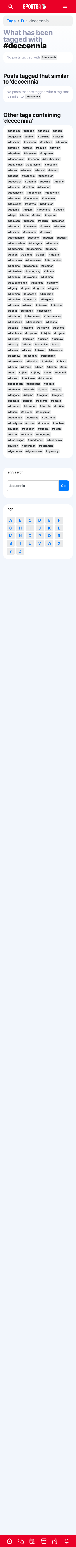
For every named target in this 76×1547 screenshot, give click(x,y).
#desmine (13, 232)
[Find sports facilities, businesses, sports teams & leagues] (55, 1541)
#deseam (28, 220)
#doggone (14, 395)
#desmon (45, 232)
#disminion (41, 344)
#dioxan (27, 305)
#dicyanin (14, 276)
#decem (53, 170)
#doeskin (28, 389)
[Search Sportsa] (10, 6)
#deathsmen (33, 164)
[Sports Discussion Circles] (21, 1541)
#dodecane (33, 383)
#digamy (52, 282)
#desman (59, 226)
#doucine (26, 412)
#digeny (12, 288)
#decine (58, 181)
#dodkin (49, 383)
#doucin (12, 412)
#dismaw (57, 338)
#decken (28, 187)
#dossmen (30, 406)
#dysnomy (52, 451)
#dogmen (57, 395)
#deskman (14, 226)
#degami (28, 209)
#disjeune (31, 333)
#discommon (32, 316)
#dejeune (50, 215)
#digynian (14, 293)
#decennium (45, 175)
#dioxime (56, 305)
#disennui (28, 327)
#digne (25, 288)
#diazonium (30, 265)
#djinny (35, 372)
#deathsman (15, 164)
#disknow (13, 338)
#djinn (11, 372)
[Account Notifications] (66, 1541)
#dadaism (14, 130)
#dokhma (41, 400)
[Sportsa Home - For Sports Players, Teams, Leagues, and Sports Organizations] (37, 6)
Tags (11, 20)
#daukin (41, 147)
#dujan (56, 428)
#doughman (43, 412)
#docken (13, 378)
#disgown (43, 327)
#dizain (12, 366)
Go (63, 486)
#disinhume (15, 333)
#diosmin (13, 305)
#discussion (15, 321)
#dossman (14, 406)
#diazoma (14, 265)
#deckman (43, 187)
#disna (55, 344)
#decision (13, 187)
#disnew (13, 350)
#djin (63, 366)
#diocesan (29, 293)
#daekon (28, 130)
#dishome (58, 327)
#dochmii (60, 372)
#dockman (28, 378)
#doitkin (27, 400)
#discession (44, 310)
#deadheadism (51, 159)
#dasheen (46, 142)
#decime (44, 181)
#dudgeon (28, 428)
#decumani (49, 198)
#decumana (31, 198)
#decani (39, 170)
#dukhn (12, 434)
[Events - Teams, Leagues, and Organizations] (32, 1541)
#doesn (42, 389)
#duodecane (35, 440)
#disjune (59, 333)
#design (43, 220)
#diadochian (15, 248)
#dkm (47, 372)
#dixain (61, 361)
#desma (45, 226)
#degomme (43, 209)
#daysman (30, 153)
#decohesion (15, 192)
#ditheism (47, 361)
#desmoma (30, 232)
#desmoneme (16, 237)
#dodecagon (15, 383)
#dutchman (28, 445)
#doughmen (15, 417)
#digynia (53, 288)
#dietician (47, 276)
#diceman (47, 265)
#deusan (47, 237)
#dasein (58, 136)
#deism (36, 215)
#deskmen (30, 226)
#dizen (39, 366)
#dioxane (41, 305)
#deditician (46, 203)
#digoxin (38, 288)
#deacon (33, 159)
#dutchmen (46, 445)
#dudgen (13, 428)
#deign (12, 215)
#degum (59, 209)
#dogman (42, 395)
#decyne (30, 203)
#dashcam (14, 142)
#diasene (50, 248)
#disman (43, 338)
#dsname (43, 423)
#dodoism (14, 389)
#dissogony (48, 355)
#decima (30, 181)
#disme (26, 344)
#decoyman (34, 192)
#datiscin (13, 147)
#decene (13, 175)
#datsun (27, 147)
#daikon (29, 136)
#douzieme (49, 417)
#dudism (43, 428)
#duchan (58, 423)
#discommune (52, 316)
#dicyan (49, 271)
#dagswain (14, 136)
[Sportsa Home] (9, 1541)
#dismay (13, 344)
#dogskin (13, 400)
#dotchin (45, 406)
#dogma (28, 395)
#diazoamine (33, 260)
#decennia (28, 175)
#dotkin (58, 406)
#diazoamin (15, 260)
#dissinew (14, 355)
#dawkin (55, 147)
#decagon (51, 164)
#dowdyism (15, 423)
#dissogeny (30, 355)
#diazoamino (53, 260)
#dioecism (29, 299)
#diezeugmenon (17, 282)
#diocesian (46, 293)
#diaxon (12, 254)
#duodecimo (54, 440)
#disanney (26, 310)
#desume (33, 237)
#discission (14, 316)
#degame (13, 209)
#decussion (14, 203)
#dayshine (14, 153)
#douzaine (32, 417)
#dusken (13, 445)
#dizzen (52, 366)
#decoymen (52, 192)
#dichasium (15, 271)
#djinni (23, 372)
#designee (57, 220)
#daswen (61, 142)
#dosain (56, 400)
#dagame (43, 130)
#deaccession (16, 159)
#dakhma (43, 136)
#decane (25, 170)
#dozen (29, 423)
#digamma (37, 282)
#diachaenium (16, 243)
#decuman (14, 198)
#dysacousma (33, 451)
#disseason (56, 350)
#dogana (56, 389)
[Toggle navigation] (65, 6)
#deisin (24, 215)
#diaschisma (34, 248)
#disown (40, 350)
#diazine (54, 254)
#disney (26, 350)
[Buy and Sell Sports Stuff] (43, 1541)
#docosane (45, 378)
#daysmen (46, 153)
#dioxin (12, 310)
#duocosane (42, 434)
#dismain (28, 338)
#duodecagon (16, 440)
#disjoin (46, 333)
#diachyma (35, 243)
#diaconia (52, 243)
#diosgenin (46, 299)
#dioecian (14, 299)
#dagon (57, 130)
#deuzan (61, 237)
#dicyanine (30, 276)
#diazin (40, 254)
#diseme (13, 327)
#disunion (31, 361)
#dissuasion (15, 361)
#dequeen (14, 220)
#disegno (51, 321)
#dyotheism (15, 451)
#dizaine (25, 366)
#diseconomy (34, 321)
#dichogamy (32, 271)
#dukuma (26, 434)
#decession (14, 181)
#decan (12, 170)
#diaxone (26, 254)
